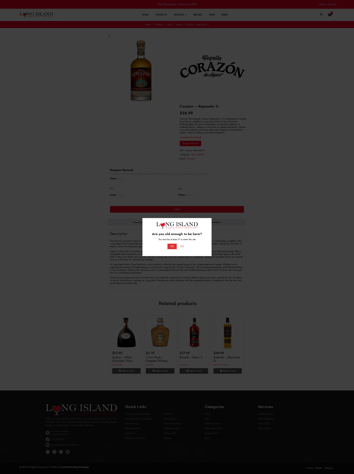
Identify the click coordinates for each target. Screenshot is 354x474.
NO (182, 246)
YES (172, 246)
